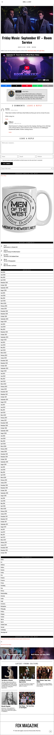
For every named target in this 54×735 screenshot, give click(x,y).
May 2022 (3, 379)
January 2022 (4, 389)
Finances (2, 578)
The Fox (38, 730)
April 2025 (3, 301)
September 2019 (4, 462)
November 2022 (4, 363)
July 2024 (3, 324)
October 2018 (4, 490)
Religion (2, 614)
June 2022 (3, 376)
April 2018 (3, 506)
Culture (28, 47)
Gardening (3, 585)
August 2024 (4, 321)
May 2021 (3, 410)
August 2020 (4, 433)
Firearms (3, 580)
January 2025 (4, 308)
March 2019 (3, 477)
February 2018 (4, 511)
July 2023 (3, 342)
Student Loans (4, 624)
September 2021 (4, 399)
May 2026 (3, 277)
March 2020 (3, 446)
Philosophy (3, 609)
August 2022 (3, 371)
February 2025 (4, 306)
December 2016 (4, 547)
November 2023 (4, 332)
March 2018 (3, 508)
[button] (51, 168)
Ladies (2, 598)
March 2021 (3, 415)
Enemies (2, 570)
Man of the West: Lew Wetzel (10, 265)
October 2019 (4, 459)
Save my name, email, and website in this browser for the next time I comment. (22, 160)
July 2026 (3, 272)
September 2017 (4, 524)
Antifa (2, 559)
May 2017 (3, 534)
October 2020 (4, 428)
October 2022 (4, 366)
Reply (6, 119)
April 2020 (3, 444)
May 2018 (3, 503)
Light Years (41, 50)
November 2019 (4, 457)
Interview (3, 596)
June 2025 (3, 295)
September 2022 (4, 368)
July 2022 (3, 373)
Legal (2, 601)
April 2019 (3, 475)
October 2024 (4, 316)
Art (1, 562)
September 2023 (4, 337)
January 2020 (4, 451)
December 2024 (4, 311)
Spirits (2, 619)
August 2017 (3, 527)
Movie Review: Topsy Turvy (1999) (43, 681)
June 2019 (3, 469)
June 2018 (3, 501)
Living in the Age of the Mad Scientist (12, 251)
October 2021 (4, 397)
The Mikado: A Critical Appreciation (25, 681)
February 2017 (4, 542)
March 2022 (3, 384)
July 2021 (3, 405)
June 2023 (3, 345)
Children (2, 565)
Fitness (2, 583)
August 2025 (3, 290)
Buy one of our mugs (6, 644)
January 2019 (4, 482)
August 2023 (3, 340)
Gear (2, 588)
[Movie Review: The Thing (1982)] (40, 653)
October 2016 (4, 553)
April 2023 (3, 350)
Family (2, 572)
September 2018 (4, 493)
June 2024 (3, 327)
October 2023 (4, 334)
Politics (2, 611)
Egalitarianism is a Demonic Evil (10, 247)
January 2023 (4, 358)
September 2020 (4, 431)
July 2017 (3, 529)
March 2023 (3, 353)
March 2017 (3, 540)
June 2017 (3, 532)
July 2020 (3, 436)
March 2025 (3, 303)
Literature (3, 604)
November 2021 (4, 394)
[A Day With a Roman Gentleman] (13, 653)
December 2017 (4, 516)
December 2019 (4, 454)
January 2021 (4, 420)
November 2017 (4, 519)
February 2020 (4, 449)
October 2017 (4, 521)
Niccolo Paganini (5, 706)
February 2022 (4, 386)
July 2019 (3, 467)
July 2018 (3, 498)
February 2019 (4, 480)
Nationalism (3, 606)
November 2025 (4, 282)
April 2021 (3, 412)
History (2, 591)
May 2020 (3, 441)
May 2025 (3, 298)
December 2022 (4, 360)
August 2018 (3, 495)
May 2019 (3, 472)
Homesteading (4, 593)
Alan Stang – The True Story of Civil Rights (26, 706)
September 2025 (4, 288)
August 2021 (3, 402)
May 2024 (3, 329)
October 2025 (4, 285)
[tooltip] (6, 86)
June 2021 (3, 407)
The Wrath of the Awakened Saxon (11, 256)
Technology (3, 630)
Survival (2, 627)
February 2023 (4, 355)
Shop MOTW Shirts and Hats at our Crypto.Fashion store (15, 639)
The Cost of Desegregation (9, 261)
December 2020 (4, 423)
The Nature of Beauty (7, 680)
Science (2, 617)
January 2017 (3, 545)
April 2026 (3, 280)
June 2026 (3, 275)
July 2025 (3, 293)
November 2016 (4, 550)
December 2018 (4, 485)
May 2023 (3, 347)
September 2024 (4, 319)
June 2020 (3, 438)
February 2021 (4, 418)
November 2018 (4, 488)
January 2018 (4, 514)
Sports (2, 622)
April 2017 (3, 537)
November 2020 (4, 425)
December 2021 (4, 392)
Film (2, 575)
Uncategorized (4, 632)
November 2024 (4, 314)
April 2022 (3, 381)
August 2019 (3, 464)
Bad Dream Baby (32, 50)
